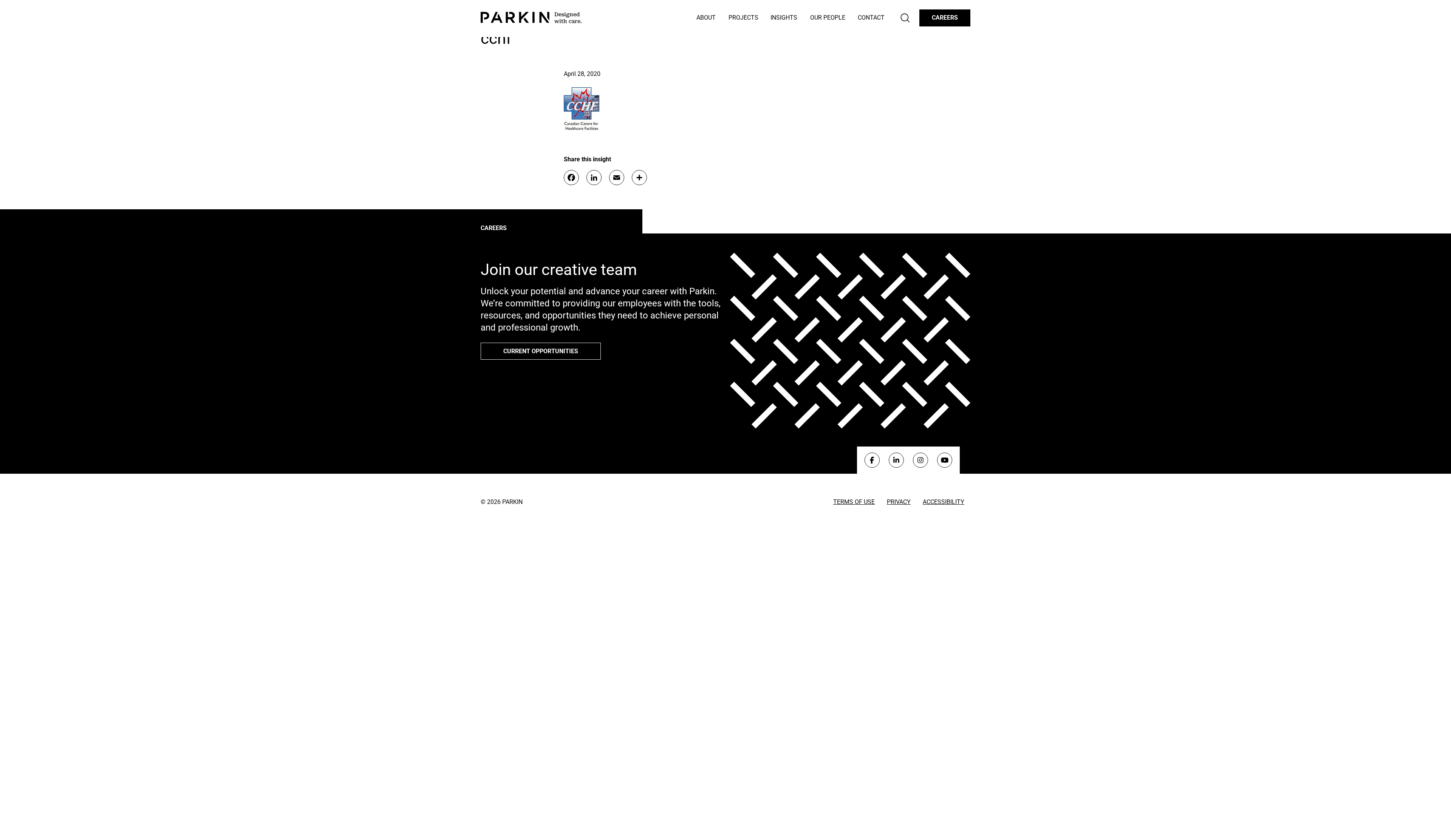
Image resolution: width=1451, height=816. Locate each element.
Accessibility (943, 501)
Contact (871, 17)
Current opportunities (540, 351)
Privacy (899, 501)
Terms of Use (854, 501)
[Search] (905, 18)
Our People (827, 17)
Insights (783, 17)
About (706, 17)
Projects (743, 17)
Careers (945, 17)
